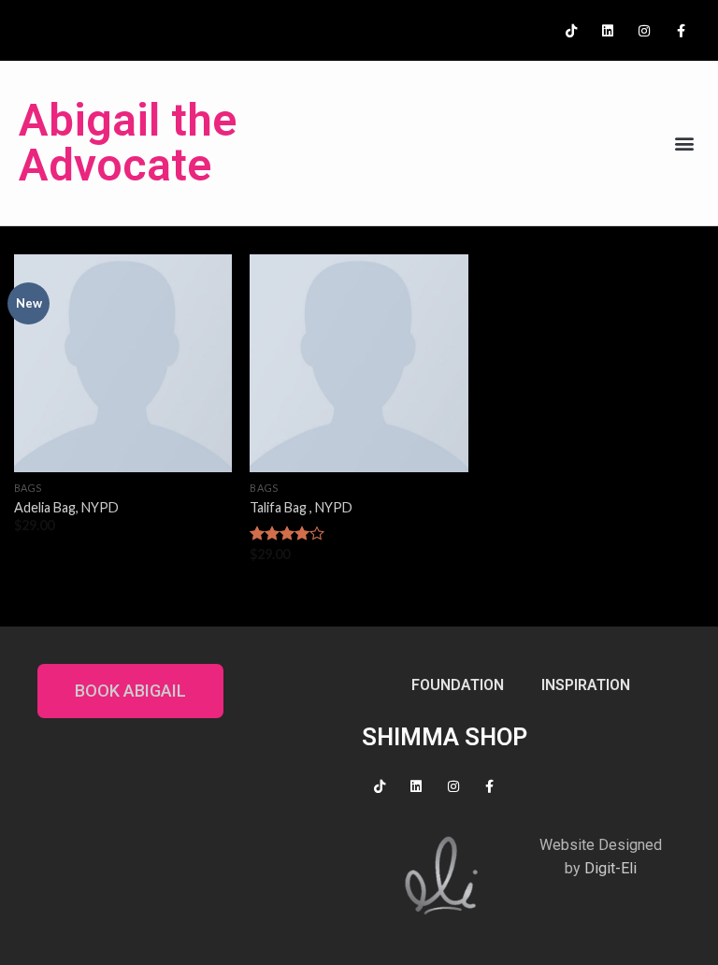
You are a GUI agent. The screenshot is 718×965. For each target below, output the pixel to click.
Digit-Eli (610, 868)
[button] (683, 143)
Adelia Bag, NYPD (66, 507)
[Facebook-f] (681, 30)
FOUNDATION (457, 685)
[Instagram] (644, 30)
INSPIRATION (585, 685)
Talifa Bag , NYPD (301, 507)
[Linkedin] (607, 30)
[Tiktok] (571, 30)
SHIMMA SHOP (444, 737)
